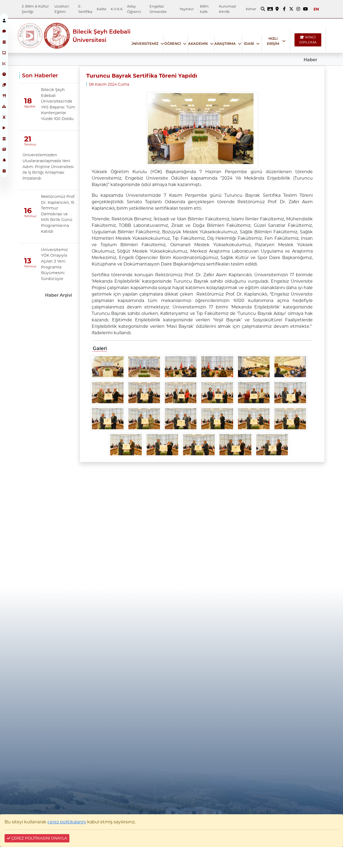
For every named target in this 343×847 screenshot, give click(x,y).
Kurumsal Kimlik (227, 8)
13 (27, 260)
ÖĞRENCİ (172, 44)
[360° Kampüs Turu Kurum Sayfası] (270, 9)
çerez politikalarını (66, 821)
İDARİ (249, 44)
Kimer (251, 9)
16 (28, 210)
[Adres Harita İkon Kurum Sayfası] (277, 9)
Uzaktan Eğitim (61, 8)
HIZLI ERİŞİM (273, 41)
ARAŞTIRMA (225, 44)
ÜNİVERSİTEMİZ (144, 44)
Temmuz (28, 144)
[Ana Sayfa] (30, 36)
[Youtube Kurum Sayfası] (305, 9)
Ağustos (28, 106)
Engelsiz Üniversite (158, 8)
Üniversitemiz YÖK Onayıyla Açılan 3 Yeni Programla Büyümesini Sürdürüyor (54, 264)
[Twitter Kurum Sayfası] (291, 9)
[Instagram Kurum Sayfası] (298, 9)
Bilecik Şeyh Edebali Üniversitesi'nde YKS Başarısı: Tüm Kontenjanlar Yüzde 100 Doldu (58, 104)
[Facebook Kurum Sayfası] (284, 9)
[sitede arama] (262, 9)
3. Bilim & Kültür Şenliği (35, 8)
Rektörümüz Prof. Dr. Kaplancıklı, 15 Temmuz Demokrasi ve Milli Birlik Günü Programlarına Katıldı (58, 214)
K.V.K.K (117, 9)
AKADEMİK (198, 44)
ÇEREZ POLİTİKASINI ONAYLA (38, 838)
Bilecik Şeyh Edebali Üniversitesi (102, 35)
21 (27, 138)
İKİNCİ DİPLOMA (307, 39)
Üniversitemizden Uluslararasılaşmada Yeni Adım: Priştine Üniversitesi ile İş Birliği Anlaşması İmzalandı (48, 166)
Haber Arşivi (58, 295)
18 (28, 100)
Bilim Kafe (204, 8)
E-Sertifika (85, 8)
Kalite (101, 9)
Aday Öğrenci (134, 8)
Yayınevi (186, 9)
